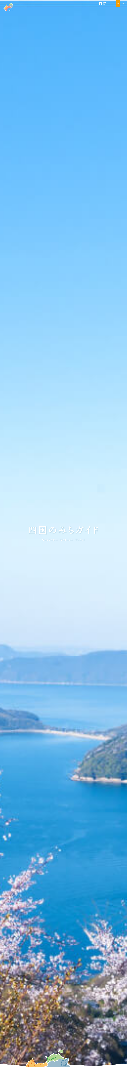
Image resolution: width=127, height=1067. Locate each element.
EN (123, 4)
